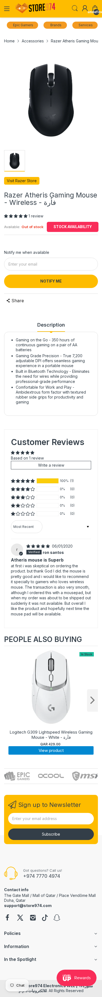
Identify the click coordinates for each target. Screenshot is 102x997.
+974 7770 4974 (41, 876)
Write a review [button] (51, 465)
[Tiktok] (45, 918)
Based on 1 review (27, 458)
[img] (38, 546)
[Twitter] (20, 918)
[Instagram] (33, 918)
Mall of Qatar (44, 895)
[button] (16, 216)
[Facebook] (7, 918)
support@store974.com (28, 905)
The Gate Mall (16, 895)
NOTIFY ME (51, 281)
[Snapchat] (57, 918)
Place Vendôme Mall (77, 895)
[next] (92, 700)
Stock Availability (73, 227)
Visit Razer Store (22, 180)
